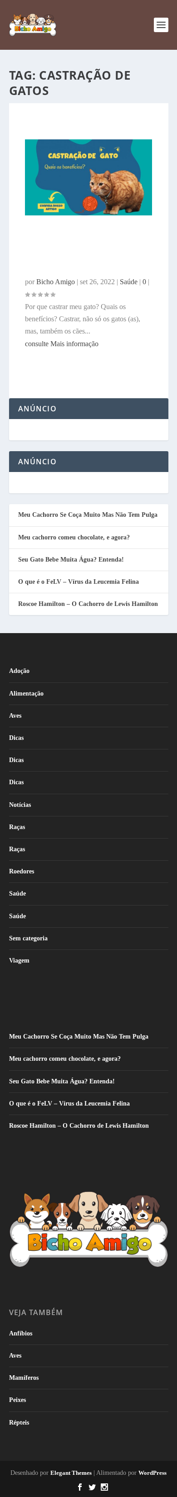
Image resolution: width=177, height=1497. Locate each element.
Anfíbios (20, 1333)
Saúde (17, 893)
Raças (17, 827)
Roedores (21, 871)
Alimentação (26, 693)
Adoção (19, 670)
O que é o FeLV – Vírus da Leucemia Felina (78, 581)
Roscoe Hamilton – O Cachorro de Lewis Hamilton (88, 604)
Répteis (19, 1422)
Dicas (16, 737)
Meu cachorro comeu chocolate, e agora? (74, 537)
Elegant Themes (71, 1472)
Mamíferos (24, 1377)
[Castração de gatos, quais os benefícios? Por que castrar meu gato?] (88, 213)
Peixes (17, 1400)
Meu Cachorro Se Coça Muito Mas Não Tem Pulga (87, 514)
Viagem (19, 960)
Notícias (20, 804)
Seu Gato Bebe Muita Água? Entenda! (71, 559)
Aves (15, 715)
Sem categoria (28, 938)
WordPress (152, 1472)
